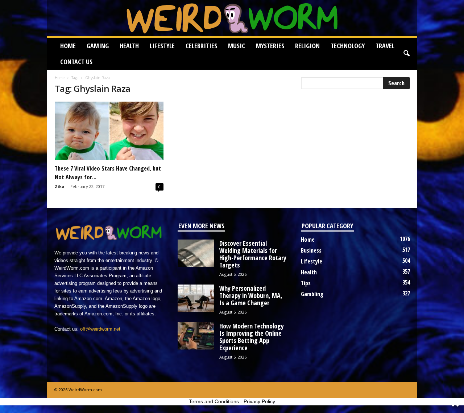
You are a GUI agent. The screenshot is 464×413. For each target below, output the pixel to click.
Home (68, 45)
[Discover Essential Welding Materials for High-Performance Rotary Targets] (196, 253)
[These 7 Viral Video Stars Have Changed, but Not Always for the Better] (109, 131)
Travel (385, 45)
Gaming (98, 45)
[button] (406, 54)
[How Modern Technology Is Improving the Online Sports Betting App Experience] (196, 335)
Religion (307, 45)
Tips (306, 283)
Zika (60, 186)
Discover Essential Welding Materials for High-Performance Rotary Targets (252, 254)
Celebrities (201, 45)
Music (236, 45)
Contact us (76, 61)
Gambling (312, 294)
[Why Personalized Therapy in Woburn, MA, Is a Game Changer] (196, 298)
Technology (348, 45)
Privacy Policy (259, 401)
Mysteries (270, 45)
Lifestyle (162, 45)
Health (129, 45)
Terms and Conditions (214, 401)
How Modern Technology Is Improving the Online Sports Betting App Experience (251, 337)
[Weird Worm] (232, 18)
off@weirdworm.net (100, 329)
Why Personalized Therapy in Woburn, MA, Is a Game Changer (250, 295)
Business (311, 250)
